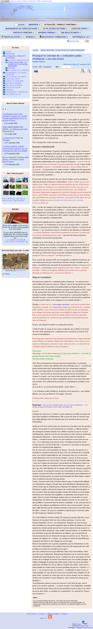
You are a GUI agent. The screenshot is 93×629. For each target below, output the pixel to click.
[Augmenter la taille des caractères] (82, 72)
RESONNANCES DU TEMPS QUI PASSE (22, 29)
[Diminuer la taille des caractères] (89, 72)
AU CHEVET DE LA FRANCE (18, 70)
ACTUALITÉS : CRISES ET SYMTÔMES (61, 25)
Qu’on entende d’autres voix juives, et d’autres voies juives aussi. (15, 159)
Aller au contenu (16, 1)
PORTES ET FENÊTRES (23, 33)
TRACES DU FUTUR (12, 37)
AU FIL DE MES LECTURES (55, 29)
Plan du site (32, 614)
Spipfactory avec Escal (84, 627)
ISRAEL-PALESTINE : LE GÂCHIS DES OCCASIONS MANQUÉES (62, 50)
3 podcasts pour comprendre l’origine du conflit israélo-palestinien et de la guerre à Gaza (15, 117)
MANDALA (30, 37)
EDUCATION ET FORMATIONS (54, 37)
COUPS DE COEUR (80, 29)
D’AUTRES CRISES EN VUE (18, 60)
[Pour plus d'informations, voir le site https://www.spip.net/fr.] (84, 624)
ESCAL (81, 626)
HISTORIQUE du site (81, 37)
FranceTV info (21, 270)
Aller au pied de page (45, 1)
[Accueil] (46, 21)
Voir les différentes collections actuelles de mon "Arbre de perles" (14, 199)
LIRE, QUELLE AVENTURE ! (15, 242)
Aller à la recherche (29, 1)
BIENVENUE (34, 25)
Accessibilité (5, 1)
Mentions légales (54, 614)
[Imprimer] (36, 72)
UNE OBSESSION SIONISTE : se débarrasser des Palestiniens (15, 129)
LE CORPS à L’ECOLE (15, 240)
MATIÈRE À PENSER (47, 33)
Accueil (21, 25)
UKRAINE (11, 68)
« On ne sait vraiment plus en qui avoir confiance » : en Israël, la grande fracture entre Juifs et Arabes (60, 406)
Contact (42, 614)
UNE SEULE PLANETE (70, 33)
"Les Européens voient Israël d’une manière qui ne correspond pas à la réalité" (15, 149)
